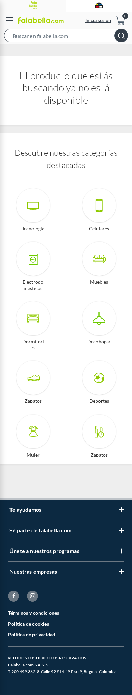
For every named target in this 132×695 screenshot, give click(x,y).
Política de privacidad (31, 634)
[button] (66, 37)
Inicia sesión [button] (98, 20)
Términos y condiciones (33, 613)
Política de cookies (28, 624)
